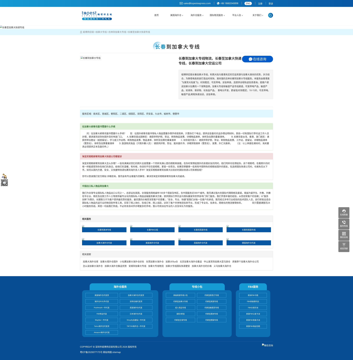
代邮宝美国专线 (211, 301)
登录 (271, 3)
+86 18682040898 (229, 3)
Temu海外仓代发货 (101, 326)
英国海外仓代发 (136, 307)
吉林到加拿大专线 (117, 31)
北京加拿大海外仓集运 (191, 261)
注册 (260, 3)
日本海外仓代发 (136, 314)
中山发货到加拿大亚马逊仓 (217, 261)
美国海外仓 (175, 15)
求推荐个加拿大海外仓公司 (245, 261)
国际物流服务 (216, 15)
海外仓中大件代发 (102, 301)
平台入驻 (236, 15)
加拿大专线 (101, 31)
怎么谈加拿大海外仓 (93, 265)
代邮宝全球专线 (180, 320)
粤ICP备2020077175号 (91, 352)
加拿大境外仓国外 (109, 261)
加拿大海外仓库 (90, 261)
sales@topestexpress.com (197, 3)
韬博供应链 (88, 31)
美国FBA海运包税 (253, 326)
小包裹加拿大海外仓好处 (132, 261)
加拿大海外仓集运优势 (116, 265)
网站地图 (107, 352)
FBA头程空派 (253, 307)
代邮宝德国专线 (211, 320)
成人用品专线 (180, 307)
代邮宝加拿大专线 (180, 301)
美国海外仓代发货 (102, 295)
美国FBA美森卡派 (253, 320)
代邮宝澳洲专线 (211, 314)
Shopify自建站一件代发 (136, 320)
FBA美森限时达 (253, 301)
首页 (156, 15)
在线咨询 (259, 59)
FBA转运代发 (102, 314)
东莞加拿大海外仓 (155, 261)
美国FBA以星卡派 (253, 314)
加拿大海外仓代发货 (136, 295)
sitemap (116, 352)
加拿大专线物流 (156, 265)
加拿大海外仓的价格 (202, 265)
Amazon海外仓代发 (102, 332)
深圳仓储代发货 (136, 301)
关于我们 (256, 15)
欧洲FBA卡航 (253, 295)
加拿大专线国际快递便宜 (178, 265)
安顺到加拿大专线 (137, 265)
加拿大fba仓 (172, 261)
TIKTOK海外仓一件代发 (136, 326)
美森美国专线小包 (180, 295)
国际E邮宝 (180, 314)
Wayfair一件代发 (101, 320)
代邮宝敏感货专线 (211, 307)
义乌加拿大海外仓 (222, 265)
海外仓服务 (196, 15)
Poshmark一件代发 (101, 307)
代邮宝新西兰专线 (211, 295)
